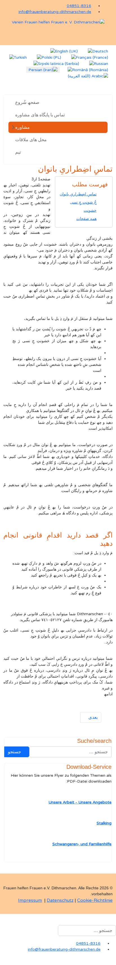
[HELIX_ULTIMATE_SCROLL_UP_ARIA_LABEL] (114, 962)
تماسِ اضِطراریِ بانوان (78, 194)
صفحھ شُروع (27, 102)
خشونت (90, 210)
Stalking (104, 823)
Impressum (30, 900)
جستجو (15, 751)
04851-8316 (79, 5)
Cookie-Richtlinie (95, 900)
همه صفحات (86, 218)
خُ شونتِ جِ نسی (83, 202)
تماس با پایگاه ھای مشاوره (40, 115)
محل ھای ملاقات (31, 140)
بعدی (92, 717)
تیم (18, 152)
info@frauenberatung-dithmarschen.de (55, 11)
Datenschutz (60, 900)
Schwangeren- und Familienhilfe (81, 844)
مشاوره (22, 127)
